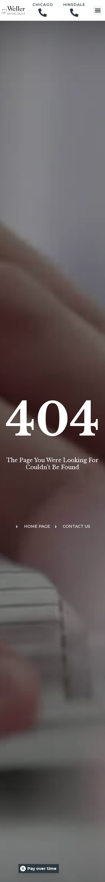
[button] (97, 10)
